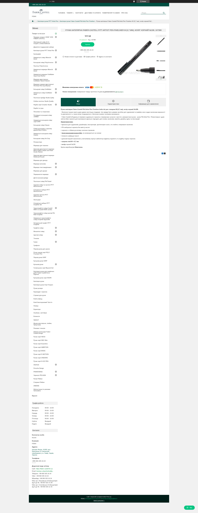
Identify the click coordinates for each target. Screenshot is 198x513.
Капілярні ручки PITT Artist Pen (48, 21)
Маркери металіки (40, 164)
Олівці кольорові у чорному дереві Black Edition (43, 129)
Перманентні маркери (41, 174)
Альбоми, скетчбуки (40, 313)
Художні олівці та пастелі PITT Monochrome (44, 185)
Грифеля (37, 245)
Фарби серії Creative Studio (43, 105)
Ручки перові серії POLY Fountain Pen (42, 253)
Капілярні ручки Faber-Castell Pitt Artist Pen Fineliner (77, 21)
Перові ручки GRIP (40, 257)
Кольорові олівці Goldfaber (42, 89)
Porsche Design (39, 368)
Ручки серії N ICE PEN (41, 361)
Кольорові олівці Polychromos (43, 62)
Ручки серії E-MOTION (41, 354)
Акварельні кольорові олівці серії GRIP (43, 120)
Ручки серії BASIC (39, 351)
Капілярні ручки (39, 281)
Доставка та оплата (93, 13)
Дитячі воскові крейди (41, 178)
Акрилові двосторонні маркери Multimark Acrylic (44, 156)
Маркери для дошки (40, 171)
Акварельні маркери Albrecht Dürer (43, 70)
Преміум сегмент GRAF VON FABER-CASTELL (43, 37)
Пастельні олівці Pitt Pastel (42, 181)
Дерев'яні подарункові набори (44, 47)
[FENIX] (41, 11)
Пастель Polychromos (41, 66)
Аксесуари (37, 200)
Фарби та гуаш (38, 108)
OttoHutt (36, 365)
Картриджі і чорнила (40, 292)
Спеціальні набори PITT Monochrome (42, 190)
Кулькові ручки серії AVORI (42, 278)
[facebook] (162, 154)
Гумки (35, 242)
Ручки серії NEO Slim (41, 340)
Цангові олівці (38, 235)
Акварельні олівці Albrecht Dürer (42, 58)
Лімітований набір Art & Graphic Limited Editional (42, 42)
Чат (191, 507)
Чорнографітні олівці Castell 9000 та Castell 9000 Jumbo (43, 208)
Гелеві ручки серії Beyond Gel (43, 268)
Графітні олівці (38, 228)
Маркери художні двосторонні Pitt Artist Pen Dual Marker (44, 85)
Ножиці (36, 306)
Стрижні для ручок (40, 295)
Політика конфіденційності (109, 498)
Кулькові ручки (38, 264)
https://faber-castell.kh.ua (44, 469)
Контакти (79, 13)
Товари (69, 13)
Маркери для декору (40, 160)
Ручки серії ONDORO (41, 358)
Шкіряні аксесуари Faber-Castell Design (42, 332)
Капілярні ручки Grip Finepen (43, 285)
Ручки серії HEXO (39, 337)
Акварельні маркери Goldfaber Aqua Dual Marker (44, 75)
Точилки (36, 238)
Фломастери (38, 142)
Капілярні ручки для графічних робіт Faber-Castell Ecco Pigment (44, 273)
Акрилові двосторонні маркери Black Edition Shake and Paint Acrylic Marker (44, 150)
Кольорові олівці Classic (42, 125)
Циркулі (36, 320)
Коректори (37, 309)
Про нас (124, 13)
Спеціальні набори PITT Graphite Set (42, 203)
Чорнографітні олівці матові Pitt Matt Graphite (44, 213)
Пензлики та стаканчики (42, 112)
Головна (61, 13)
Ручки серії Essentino (41, 344)
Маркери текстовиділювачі (42, 167)
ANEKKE (36, 386)
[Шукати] (163, 13)
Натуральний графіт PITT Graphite (42, 223)
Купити (87, 44)
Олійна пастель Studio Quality (44, 101)
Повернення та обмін (111, 13)
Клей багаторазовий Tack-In (43, 302)
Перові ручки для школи (42, 249)
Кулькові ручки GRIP (40, 261)
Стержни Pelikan (39, 382)
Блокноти (37, 316)
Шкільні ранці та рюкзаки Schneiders (42, 390)
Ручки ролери (38, 288)
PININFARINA (38, 372)
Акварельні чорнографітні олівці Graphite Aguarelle (42, 218)
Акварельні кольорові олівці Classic (43, 134)
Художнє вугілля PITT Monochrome (41, 195)
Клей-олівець (38, 299)
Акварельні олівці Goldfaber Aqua (43, 93)
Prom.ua (109, 497)
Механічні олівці (39, 231)
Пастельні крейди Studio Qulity (44, 97)
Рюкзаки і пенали (39, 328)
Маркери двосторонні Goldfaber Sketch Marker (42, 80)
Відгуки (34, 396)
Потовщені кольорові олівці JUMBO (43, 115)
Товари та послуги (38, 33)
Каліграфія (37, 54)
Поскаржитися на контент (93, 498)
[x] (165, 154)
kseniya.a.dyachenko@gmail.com (45, 471)
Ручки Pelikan (38, 379)
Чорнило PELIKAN (40, 375)
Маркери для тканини (41, 145)
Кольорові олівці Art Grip (42, 138)
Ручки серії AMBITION (41, 347)
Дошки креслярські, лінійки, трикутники (43, 324)
